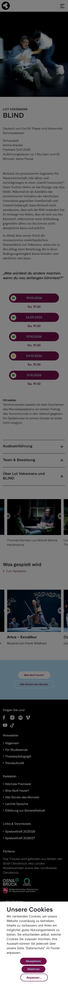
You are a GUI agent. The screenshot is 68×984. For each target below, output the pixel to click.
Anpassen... (34, 977)
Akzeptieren (33, 961)
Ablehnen (33, 969)
